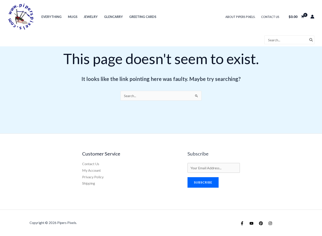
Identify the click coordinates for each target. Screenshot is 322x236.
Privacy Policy (93, 177)
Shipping (88, 183)
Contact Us (270, 17)
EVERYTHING (51, 17)
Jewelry (91, 17)
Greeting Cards (142, 17)
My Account (91, 170)
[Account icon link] (312, 17)
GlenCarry (113, 17)
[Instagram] (270, 223)
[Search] (311, 40)
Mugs (72, 17)
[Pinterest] (261, 223)
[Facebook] (242, 223)
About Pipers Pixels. (240, 17)
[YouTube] (251, 223)
